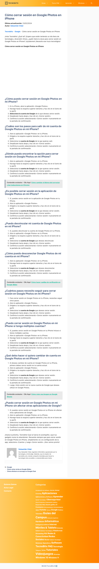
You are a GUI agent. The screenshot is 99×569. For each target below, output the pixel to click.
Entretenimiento (48, 507)
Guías (44, 3)
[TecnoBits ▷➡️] (11, 3)
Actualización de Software (42, 490)
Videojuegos (44, 553)
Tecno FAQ (55, 3)
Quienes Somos (10, 484)
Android (52, 490)
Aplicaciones (49, 493)
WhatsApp (57, 554)
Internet (53, 524)
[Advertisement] (34, 63)
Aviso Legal (8, 488)
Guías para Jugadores (52, 518)
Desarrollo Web (40, 504)
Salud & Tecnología (55, 539)
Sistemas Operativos (43, 543)
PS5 (45, 533)
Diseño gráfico (51, 505)
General (49, 510)
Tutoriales (52, 549)
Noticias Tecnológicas (46, 530)
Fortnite (43, 510)
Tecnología (58, 546)
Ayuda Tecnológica (41, 500)
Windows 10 (42, 557)
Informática (52, 521)
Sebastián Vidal (16, 26)
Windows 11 (54, 558)
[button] (91, 3)
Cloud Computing (40, 502)
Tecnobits (9, 31)
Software (56, 542)
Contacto (7, 491)
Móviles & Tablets (46, 527)
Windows (81, 3)
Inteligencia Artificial (42, 524)
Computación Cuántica (51, 502)
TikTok (43, 550)
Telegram (38, 550)
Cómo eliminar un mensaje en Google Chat (21, 471)
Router (47, 540)
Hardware (40, 521)
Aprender (68, 3)
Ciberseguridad (53, 499)
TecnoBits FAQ (44, 546)
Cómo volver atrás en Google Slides (19, 469)
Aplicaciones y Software (44, 497)
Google (17, 31)
